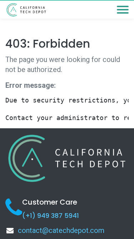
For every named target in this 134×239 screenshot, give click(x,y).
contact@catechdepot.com (61, 230)
